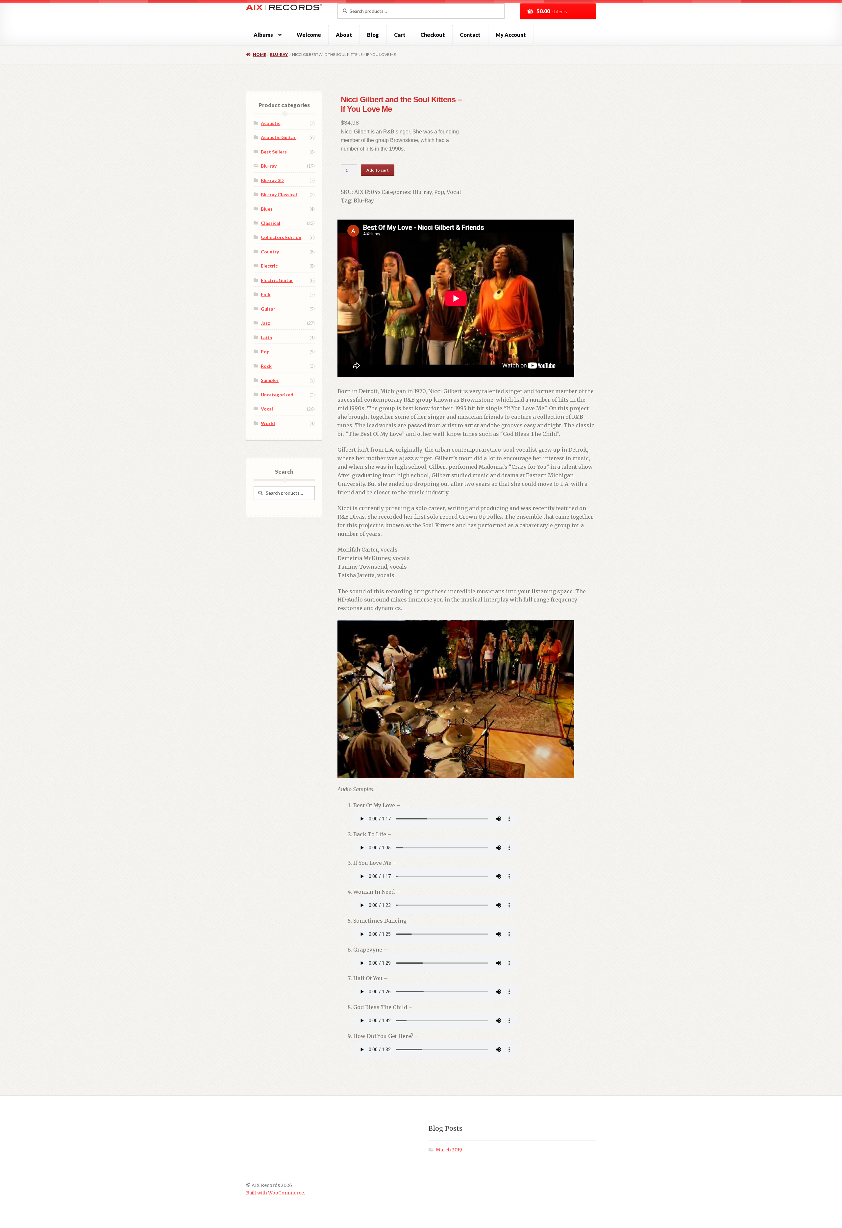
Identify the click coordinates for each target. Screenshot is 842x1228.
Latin (266, 337)
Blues (267, 209)
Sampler (270, 380)
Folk (265, 294)
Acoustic (270, 123)
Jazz (265, 323)
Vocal (454, 192)
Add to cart (377, 170)
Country (270, 251)
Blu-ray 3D (272, 180)
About (344, 35)
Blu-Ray (364, 200)
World (268, 423)
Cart (400, 35)
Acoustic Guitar (278, 137)
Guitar (268, 309)
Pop (439, 192)
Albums (263, 35)
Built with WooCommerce (275, 1193)
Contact (470, 35)
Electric (269, 266)
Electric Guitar (277, 280)
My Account (511, 35)
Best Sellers (274, 151)
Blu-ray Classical (279, 194)
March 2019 (449, 1150)
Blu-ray (279, 54)
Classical (270, 223)
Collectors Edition (281, 237)
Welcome (309, 35)
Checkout (432, 35)
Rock (266, 366)
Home (259, 54)
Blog (373, 35)
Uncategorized (277, 394)
